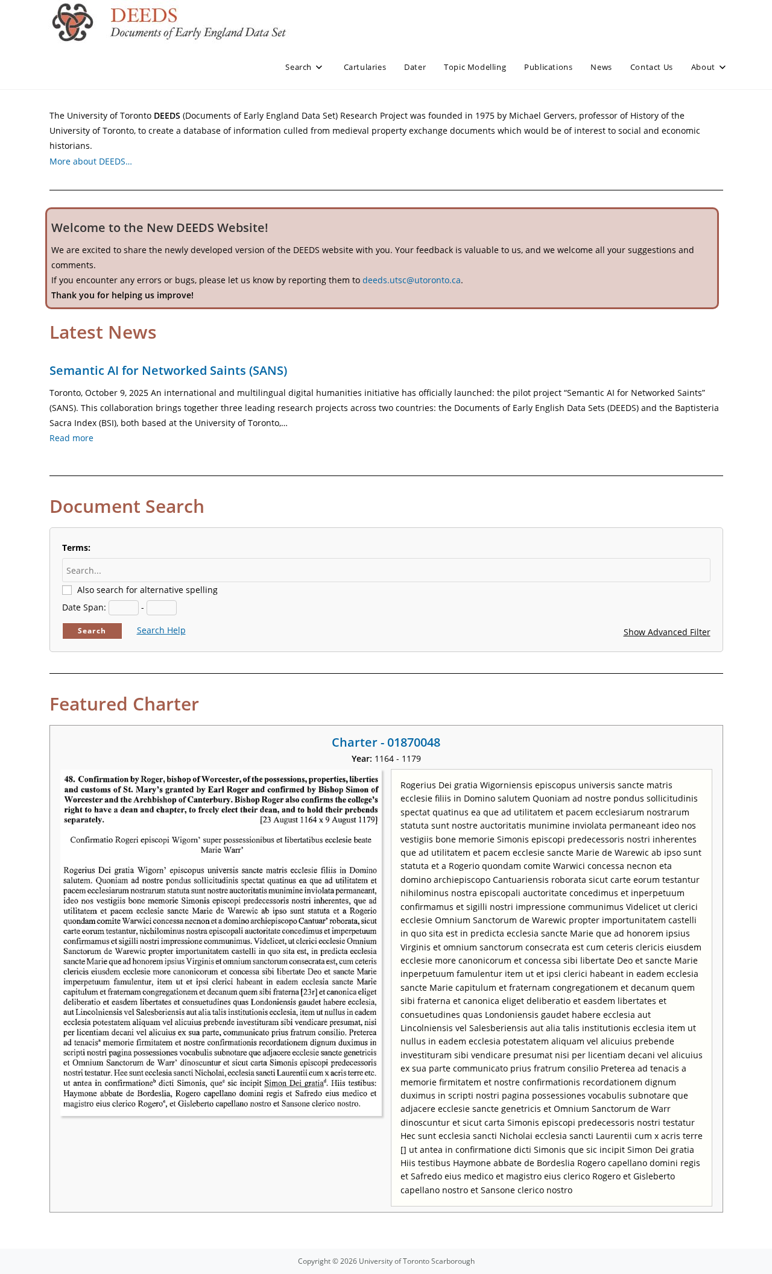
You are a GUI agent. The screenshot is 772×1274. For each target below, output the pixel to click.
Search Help (161, 630)
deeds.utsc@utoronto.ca (411, 280)
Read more (71, 438)
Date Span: (84, 607)
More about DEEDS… (90, 161)
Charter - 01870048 (386, 742)
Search (92, 631)
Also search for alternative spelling (147, 589)
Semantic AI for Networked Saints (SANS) (168, 370)
